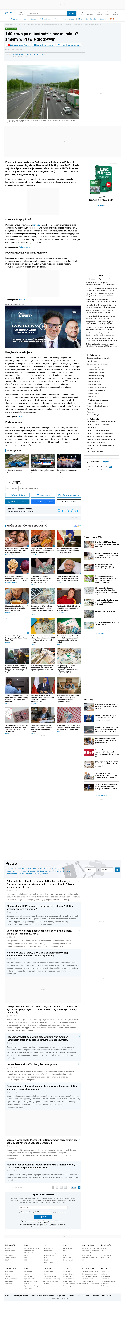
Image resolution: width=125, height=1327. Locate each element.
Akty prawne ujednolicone (51, 1281)
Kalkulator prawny (93, 393)
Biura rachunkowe (88, 1245)
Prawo (57, 19)
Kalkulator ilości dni (93, 381)
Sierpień (105, 461)
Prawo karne (91, 409)
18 (93, 467)
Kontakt (86, 1296)
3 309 (74, 1187)
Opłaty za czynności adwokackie (98, 430)
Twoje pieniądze (69, 19)
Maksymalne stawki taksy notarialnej (99, 436)
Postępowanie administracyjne (97, 406)
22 (110, 467)
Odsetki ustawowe (87, 1281)
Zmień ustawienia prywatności (43, 1296)
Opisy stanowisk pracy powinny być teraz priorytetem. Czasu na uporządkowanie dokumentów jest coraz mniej (100, 295)
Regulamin (61, 1296)
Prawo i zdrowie (48, 1262)
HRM (26, 1260)
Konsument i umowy (24, 868)
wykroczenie (33, 488)
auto (7, 488)
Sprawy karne (26, 24)
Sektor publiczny (45, 19)
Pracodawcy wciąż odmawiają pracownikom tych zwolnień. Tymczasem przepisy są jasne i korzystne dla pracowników (101, 289)
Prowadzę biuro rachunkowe (90, 1250)
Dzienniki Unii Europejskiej (51, 1278)
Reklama (96, 1296)
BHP (25, 1257)
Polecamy (88, 699)
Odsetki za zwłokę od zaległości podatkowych (98, 426)
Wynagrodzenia (29, 1250)
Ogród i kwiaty (105, 1257)
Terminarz (94, 461)
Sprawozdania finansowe (89, 1257)
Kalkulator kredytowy (94, 384)
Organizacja (9, 1271)
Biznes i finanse (67, 1248)
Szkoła (26, 1274)
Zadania (7, 1276)
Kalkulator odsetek (68, 1278)
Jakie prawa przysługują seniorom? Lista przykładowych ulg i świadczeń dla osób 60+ (101, 339)
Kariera (71, 1296)
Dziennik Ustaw (48, 1271)
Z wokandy (57, 871)
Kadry (25, 19)
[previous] (53, 1187)
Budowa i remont (106, 1255)
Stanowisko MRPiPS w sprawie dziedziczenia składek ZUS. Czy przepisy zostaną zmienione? (100, 284)
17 (89, 467)
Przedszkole (28, 1271)
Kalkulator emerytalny (94, 378)
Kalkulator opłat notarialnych (96, 390)
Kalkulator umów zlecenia (95, 370)
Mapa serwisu (107, 1296)
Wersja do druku (19, 495)
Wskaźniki (94, 418)
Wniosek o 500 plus (93, 415)
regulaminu (43, 1212)
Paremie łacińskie (26, 874)
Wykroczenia (36, 24)
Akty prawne (47, 1268)
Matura (26, 1283)
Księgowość (15, 19)
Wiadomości (9, 868)
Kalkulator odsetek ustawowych (97, 387)
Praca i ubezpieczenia (69, 1253)
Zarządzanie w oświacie (31, 1281)
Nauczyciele (28, 1276)
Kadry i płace (9, 1281)
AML (83, 1260)
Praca (35, 868)
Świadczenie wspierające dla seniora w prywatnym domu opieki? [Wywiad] (99, 311)
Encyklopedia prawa (28, 871)
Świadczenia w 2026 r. (94, 537)
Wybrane (111, 279)
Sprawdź (102, 205)
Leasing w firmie (67, 1257)
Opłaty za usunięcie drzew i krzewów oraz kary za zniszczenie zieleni (101, 441)
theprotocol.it (105, 1283)
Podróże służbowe (87, 1278)
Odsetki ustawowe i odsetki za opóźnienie (101, 422)
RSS (78, 1296)
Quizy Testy (91, 448)
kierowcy (36, 225)
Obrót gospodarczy (11, 1253)
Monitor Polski (47, 1274)
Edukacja (103, 19)
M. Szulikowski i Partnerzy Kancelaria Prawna (29, 54)
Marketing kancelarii (41, 874)
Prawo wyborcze (11, 874)
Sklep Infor (46, 1260)
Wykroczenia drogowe (49, 24)
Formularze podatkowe (108, 1281)
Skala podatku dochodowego (90, 1283)
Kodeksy (46, 1283)
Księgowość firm (11, 1245)
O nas (7, 1296)
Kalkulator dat (91, 396)
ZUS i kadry (9, 1255)
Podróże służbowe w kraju (90, 1271)
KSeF (112, 19)
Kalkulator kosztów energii (96, 376)
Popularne (92, 279)
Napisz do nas (45, 495)
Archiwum (104, 1274)
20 (102, 467)
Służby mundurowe (44, 871)
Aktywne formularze (99, 400)
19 (97, 467)
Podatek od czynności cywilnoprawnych (100, 445)
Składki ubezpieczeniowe (89, 1276)
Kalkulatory (94, 355)
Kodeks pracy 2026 (101, 199)
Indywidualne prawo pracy (32, 1248)
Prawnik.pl (22, 300)
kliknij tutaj (54, 1226)
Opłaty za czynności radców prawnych (100, 433)
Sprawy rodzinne (58, 868)
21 (106, 467)
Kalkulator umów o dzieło (95, 373)
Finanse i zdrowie (67, 1260)
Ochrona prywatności (20, 1296)
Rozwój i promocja (11, 1278)
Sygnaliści (67, 871)
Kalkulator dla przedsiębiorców (97, 364)
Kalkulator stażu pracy (69, 1281)
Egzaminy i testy (29, 1278)
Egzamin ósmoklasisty (31, 1286)
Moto (80, 19)
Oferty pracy (104, 1286)
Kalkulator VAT (66, 1276)
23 (114, 467)
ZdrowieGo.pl (105, 1271)
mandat (14, 488)
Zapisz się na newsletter (71, 495)
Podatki (7, 1248)
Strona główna (9, 24)
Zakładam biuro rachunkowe (90, 1248)
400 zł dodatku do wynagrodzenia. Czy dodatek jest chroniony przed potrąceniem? (101, 300)
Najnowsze (102, 279)
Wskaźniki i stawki (88, 1268)
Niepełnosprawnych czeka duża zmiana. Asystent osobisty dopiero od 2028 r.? (100, 328)
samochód (23, 488)
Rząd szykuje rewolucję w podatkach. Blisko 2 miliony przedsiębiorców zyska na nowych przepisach (101, 334)
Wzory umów (91, 412)
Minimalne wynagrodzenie (90, 1274)
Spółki (64, 1250)
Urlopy (26, 1255)
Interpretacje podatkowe (95, 451)
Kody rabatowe (105, 1276)
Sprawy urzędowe (11, 871)
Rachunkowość (10, 1250)
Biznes (33, 19)
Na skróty (104, 1268)
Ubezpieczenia (28, 1253)
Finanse (103, 1253)
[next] (79, 1187)
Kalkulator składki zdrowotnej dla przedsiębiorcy (98, 359)
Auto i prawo (24, 247)
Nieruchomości (91, 19)
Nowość (102, 197)
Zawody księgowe (10, 1257)
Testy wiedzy (28, 1288)
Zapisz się (43, 1217)
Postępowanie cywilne (94, 403)
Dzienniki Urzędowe (49, 1276)
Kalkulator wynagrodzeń (95, 367)
